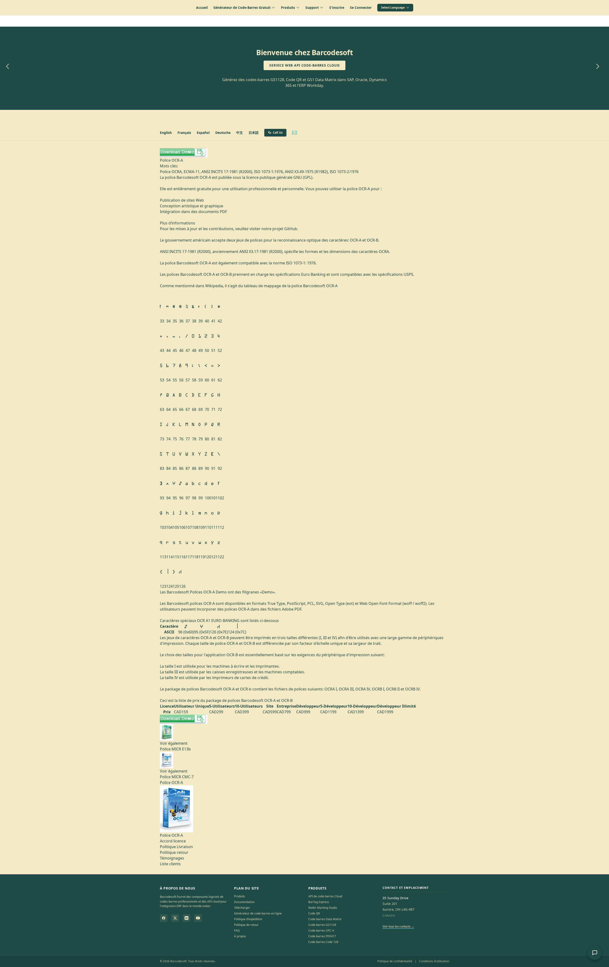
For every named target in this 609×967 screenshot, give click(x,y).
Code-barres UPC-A (321, 930)
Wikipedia (214, 285)
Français (184, 132)
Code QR (314, 913)
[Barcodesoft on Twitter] (175, 918)
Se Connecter (361, 7)
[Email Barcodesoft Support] (294, 132)
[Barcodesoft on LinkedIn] (186, 918)
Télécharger (242, 908)
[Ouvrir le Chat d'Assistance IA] (595, 953)
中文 (239, 132)
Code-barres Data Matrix (324, 919)
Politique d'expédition (248, 919)
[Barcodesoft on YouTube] (198, 918)
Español (203, 132)
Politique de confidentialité (394, 961)
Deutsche (223, 132)
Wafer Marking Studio (322, 908)
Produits (239, 896)
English (166, 132)
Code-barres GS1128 (322, 925)
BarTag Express (318, 902)
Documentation (244, 902)
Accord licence (173, 841)
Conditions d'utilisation (434, 961)
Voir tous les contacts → (398, 926)
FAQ (237, 930)
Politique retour (174, 852)
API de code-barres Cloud (325, 896)
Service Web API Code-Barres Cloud (304, 65)
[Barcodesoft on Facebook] (163, 918)
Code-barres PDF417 (322, 936)
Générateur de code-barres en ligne (258, 913)
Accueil (202, 7)
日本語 (254, 132)
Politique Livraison (176, 846)
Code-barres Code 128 (323, 942)
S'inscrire (336, 7)
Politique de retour (246, 925)
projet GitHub (284, 228)
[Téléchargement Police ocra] (304, 152)
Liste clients (170, 863)
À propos (240, 936)
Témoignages (172, 858)
